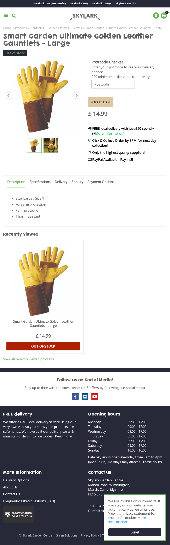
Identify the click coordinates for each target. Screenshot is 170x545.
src (14, 15)
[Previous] (8, 95)
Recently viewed (21, 234)
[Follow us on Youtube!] (94, 396)
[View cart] (164, 15)
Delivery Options (16, 480)
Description (16, 182)
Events (125, 3)
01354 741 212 (103, 506)
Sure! (135, 532)
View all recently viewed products (28, 359)
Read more (63, 436)
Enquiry (77, 182)
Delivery (61, 182)
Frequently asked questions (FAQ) (29, 501)
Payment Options (100, 182)
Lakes (101, 3)
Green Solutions (66, 535)
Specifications (40, 182)
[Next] (77, 95)
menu (6, 15)
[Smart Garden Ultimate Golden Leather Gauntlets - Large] (42, 95)
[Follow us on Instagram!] (85, 396)
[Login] (156, 15)
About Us (10, 487)
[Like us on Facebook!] (75, 396)
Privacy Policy (90, 535)
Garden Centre (50, 3)
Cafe (79, 3)
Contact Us (11, 494)
